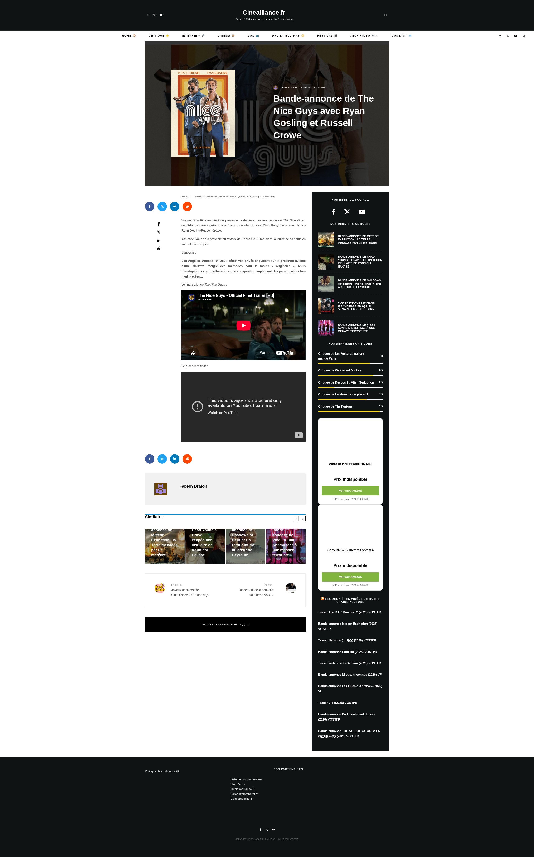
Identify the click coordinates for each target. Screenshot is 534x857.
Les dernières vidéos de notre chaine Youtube (352, 600)
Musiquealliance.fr (242, 788)
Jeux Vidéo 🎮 (362, 35)
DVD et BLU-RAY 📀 (288, 35)
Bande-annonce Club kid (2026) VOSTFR (347, 652)
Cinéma (305, 87)
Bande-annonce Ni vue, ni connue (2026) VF (350, 674)
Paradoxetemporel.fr (244, 793)
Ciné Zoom (237, 784)
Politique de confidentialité (162, 771)
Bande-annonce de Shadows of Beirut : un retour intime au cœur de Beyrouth (359, 284)
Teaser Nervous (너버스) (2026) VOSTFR (347, 640)
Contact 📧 (402, 35)
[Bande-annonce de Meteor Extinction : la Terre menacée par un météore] (165, 546)
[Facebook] (148, 15)
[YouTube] (161, 15)
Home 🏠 (129, 35)
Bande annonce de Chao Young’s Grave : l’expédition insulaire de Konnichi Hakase (360, 261)
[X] (154, 15)
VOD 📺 (253, 35)
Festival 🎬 (327, 35)
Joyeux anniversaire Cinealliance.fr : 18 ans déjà (190, 590)
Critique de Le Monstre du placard (343, 394)
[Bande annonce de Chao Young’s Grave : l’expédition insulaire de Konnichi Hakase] (205, 546)
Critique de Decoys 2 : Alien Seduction (346, 382)
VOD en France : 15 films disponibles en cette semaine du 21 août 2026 (356, 306)
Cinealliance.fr (264, 12)
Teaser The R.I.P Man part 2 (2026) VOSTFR (349, 612)
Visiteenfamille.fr (241, 798)
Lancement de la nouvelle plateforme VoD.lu (255, 590)
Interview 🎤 (193, 35)
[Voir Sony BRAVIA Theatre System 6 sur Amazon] (350, 526)
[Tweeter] (162, 206)
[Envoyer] (187, 206)
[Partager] (149, 206)
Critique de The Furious (335, 406)
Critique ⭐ (159, 35)
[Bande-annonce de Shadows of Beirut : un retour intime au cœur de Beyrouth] (245, 546)
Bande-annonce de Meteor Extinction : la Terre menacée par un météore (358, 239)
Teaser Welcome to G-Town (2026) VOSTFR (349, 663)
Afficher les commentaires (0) (223, 624)
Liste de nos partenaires (246, 779)
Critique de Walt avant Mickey (339, 370)
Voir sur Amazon (350, 490)
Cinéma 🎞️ (226, 35)
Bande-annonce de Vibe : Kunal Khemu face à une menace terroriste (356, 328)
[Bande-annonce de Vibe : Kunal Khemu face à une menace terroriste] (286, 546)
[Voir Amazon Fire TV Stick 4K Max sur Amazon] (350, 440)
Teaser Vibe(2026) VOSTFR (337, 702)
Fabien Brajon (288, 87)
